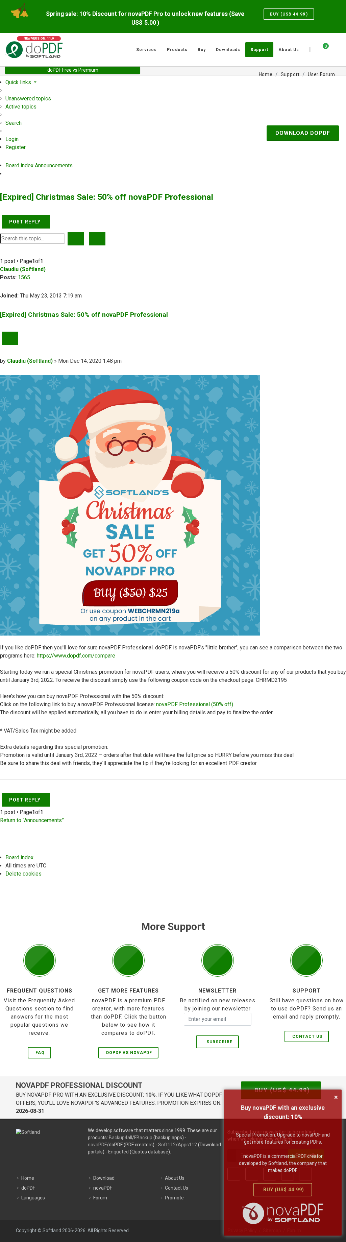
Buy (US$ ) (289, 14)
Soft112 (167, 1144)
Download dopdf (302, 133)
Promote (174, 1197)
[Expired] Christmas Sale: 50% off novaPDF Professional (106, 197)
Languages (33, 1197)
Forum (100, 1197)
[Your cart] (321, 48)
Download (104, 1178)
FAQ (40, 1052)
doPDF (28, 1188)
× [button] (336, 1097)
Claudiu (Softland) (23, 269)
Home (27, 1178)
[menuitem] (28, 98)
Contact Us (307, 1036)
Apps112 (187, 1144)
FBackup (143, 1137)
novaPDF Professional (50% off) (194, 704)
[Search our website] (338, 48)
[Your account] (333, 47)
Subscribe (218, 1042)
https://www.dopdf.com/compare (76, 655)
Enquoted (118, 1151)
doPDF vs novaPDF (129, 1052)
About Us (174, 1178)
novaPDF (97, 1144)
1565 (24, 277)
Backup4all (120, 1137)
